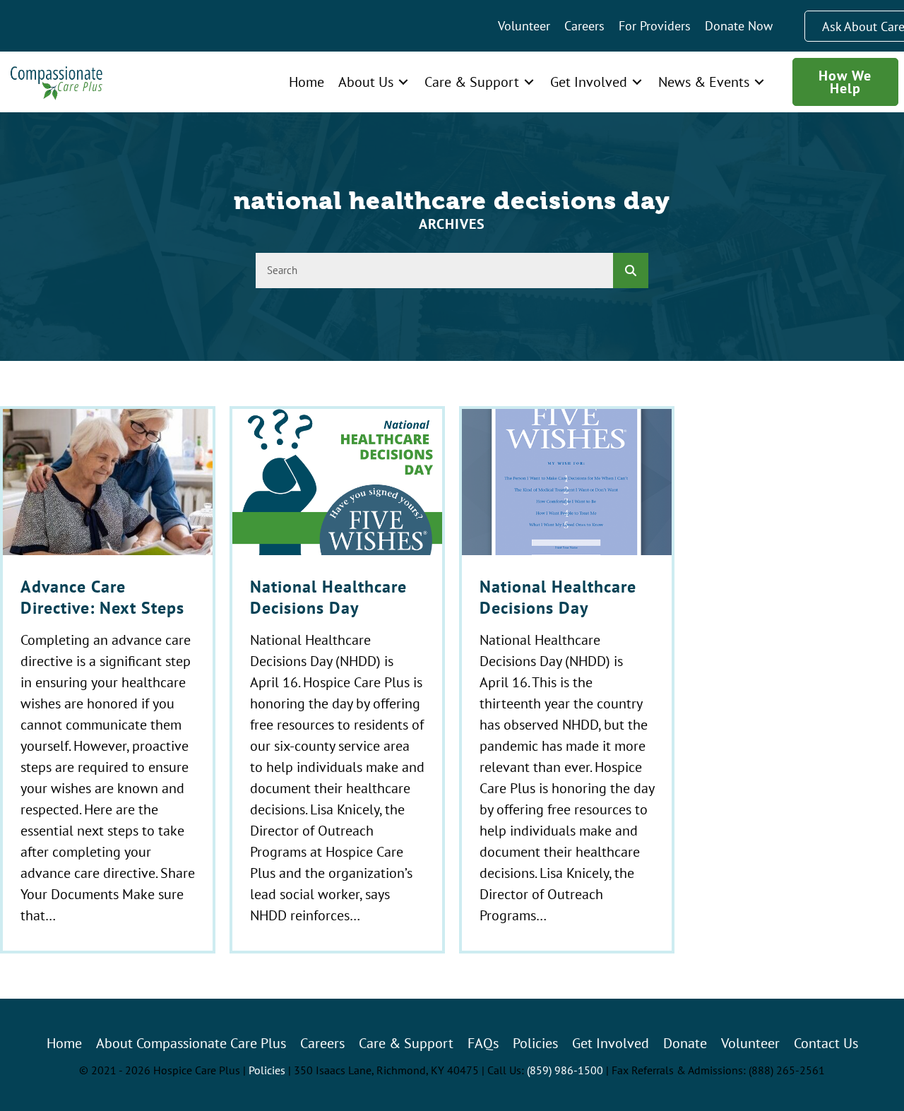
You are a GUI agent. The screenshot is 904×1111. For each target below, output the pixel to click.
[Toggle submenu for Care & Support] (529, 81)
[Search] (630, 270)
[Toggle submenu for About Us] (403, 81)
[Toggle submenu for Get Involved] (637, 81)
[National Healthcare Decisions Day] (337, 680)
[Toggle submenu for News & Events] (759, 81)
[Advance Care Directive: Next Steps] (108, 680)
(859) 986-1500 (565, 1070)
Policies (267, 1070)
